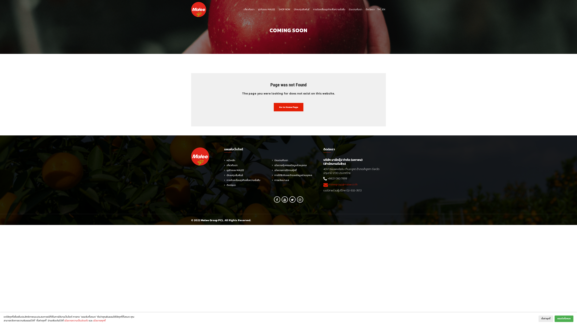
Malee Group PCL (212, 220)
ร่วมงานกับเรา (355, 9)
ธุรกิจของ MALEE (266, 9)
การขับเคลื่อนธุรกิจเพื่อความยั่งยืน (329, 9)
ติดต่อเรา (370, 9)
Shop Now (284, 9)
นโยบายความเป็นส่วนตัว (76, 320)
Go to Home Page (288, 107)
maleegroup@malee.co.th (342, 184)
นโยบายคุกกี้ (99, 320)
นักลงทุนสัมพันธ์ (301, 9)
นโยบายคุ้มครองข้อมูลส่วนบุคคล (290, 165)
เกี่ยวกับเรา (249, 9)
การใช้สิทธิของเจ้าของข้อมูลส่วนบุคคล (293, 175)
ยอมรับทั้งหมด (564, 318)
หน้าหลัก (231, 160)
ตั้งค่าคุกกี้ (545, 318)
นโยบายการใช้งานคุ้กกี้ (285, 170)
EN (383, 9)
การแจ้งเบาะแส (281, 180)
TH (378, 9)
